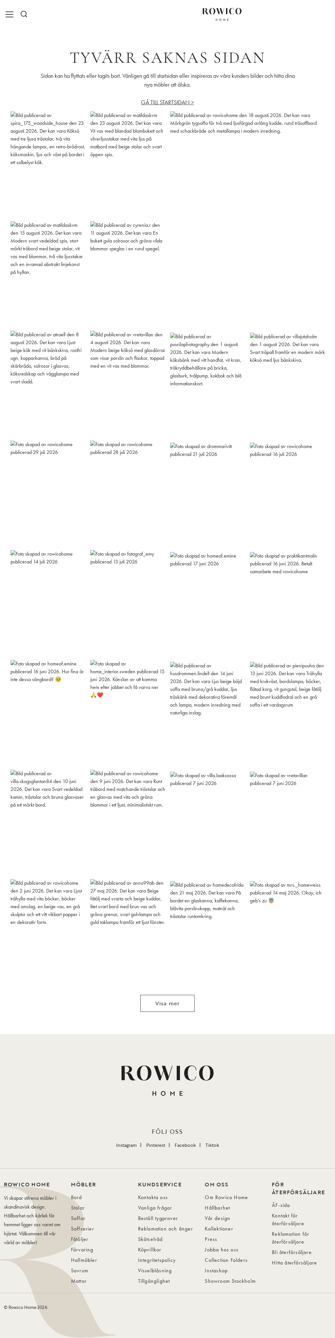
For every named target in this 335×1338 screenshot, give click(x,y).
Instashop (216, 1270)
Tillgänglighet (154, 1281)
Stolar (78, 1207)
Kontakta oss (153, 1197)
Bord (76, 1197)
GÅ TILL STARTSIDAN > (167, 102)
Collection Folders (226, 1260)
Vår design (217, 1218)
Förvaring (82, 1249)
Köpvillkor (150, 1249)
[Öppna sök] (23, 14)
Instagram (126, 1145)
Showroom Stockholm (230, 1281)
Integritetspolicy (157, 1260)
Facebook (185, 1145)
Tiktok (212, 1145)
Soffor (78, 1218)
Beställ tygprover (158, 1218)
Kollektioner (219, 1228)
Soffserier (82, 1228)
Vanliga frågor (155, 1207)
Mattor (79, 1281)
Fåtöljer (80, 1239)
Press (211, 1239)
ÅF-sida (281, 1205)
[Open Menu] (10, 14)
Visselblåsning (155, 1270)
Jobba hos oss (221, 1249)
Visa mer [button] (167, 1003)
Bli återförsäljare (292, 1252)
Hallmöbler (84, 1260)
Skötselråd (150, 1239)
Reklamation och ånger (165, 1228)
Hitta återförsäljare (294, 1262)
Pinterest (155, 1145)
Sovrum (79, 1270)
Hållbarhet (217, 1207)
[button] (48, 164)
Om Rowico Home (226, 1197)
